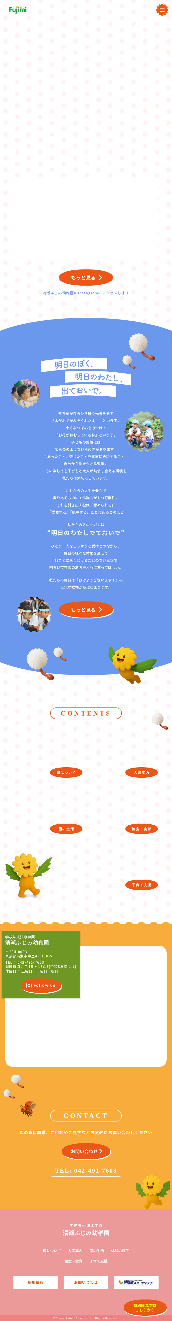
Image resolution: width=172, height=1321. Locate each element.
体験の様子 (120, 1250)
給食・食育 (73, 1260)
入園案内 (75, 1250)
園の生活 (97, 1250)
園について (52, 1250)
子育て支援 (99, 1260)
